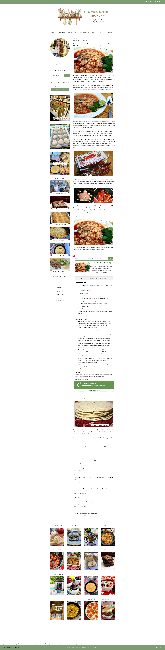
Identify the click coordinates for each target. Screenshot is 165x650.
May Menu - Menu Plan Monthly (108, 452)
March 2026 (59, 292)
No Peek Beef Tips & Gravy (60, 271)
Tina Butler (77, 486)
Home (3, 1)
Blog (8, 1)
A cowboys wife (84, 398)
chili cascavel (101, 179)
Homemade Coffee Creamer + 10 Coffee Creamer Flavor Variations (60, 193)
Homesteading (72, 32)
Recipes (53, 32)
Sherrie (76, 497)
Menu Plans (62, 32)
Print (110, 258)
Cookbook (110, 32)
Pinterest (87, 440)
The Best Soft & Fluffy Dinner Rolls (60, 224)
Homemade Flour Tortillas (99, 431)
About (94, 32)
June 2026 (60, 288)
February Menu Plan (59, 255)
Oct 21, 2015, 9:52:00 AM (80, 506)
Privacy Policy (71, 647)
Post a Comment (77, 520)
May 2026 (60, 290)
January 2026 (60, 295)
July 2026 (60, 287)
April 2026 (60, 291)
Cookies (78, 647)
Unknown (76, 474)
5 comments (104, 446)
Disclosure (83, 647)
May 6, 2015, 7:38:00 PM (79, 482)
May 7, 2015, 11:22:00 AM (80, 493)
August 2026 (59, 285)
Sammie (76, 463)
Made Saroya (159, 647)
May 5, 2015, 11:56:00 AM (80, 470)
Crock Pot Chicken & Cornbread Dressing (60, 240)
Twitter (81, 440)
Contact (101, 32)
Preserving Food (84, 32)
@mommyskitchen (86, 385)
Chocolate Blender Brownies (60, 209)
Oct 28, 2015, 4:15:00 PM (80, 516)
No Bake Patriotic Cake (77, 452)
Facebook (76, 440)
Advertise (95, 647)
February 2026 (60, 294)
